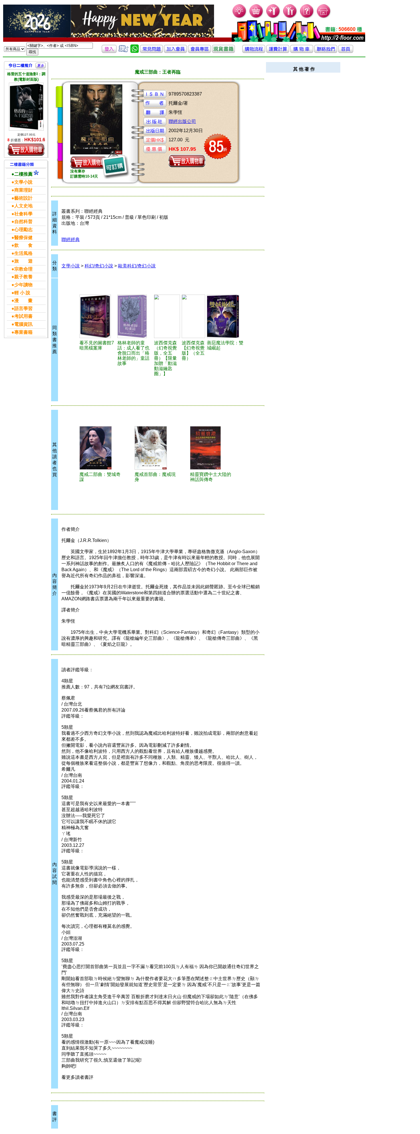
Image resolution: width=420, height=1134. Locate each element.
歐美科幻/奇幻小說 (137, 265)
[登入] (109, 51)
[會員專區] (199, 51)
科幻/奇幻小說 (99, 265)
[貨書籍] (223, 51)
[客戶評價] (123, 51)
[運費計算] (277, 51)
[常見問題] (307, 17)
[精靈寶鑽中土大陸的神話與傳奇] (211, 448)
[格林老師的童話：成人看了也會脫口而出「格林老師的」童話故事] (135, 316)
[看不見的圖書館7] (97, 316)
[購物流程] (253, 51)
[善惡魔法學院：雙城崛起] (225, 316)
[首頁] (324, 17)
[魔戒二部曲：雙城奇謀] (100, 448)
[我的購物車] (256, 17)
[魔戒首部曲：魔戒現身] (156, 448)
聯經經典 (70, 239)
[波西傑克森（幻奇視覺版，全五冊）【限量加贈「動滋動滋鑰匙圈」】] (167, 316)
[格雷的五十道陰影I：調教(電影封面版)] (26, 106)
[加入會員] (273, 17)
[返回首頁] (345, 51)
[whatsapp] (134, 51)
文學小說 (70, 265)
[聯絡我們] (325, 51)
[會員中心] (290, 17)
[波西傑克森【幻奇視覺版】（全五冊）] (193, 316)
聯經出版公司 (182, 121)
